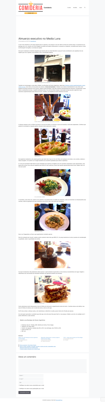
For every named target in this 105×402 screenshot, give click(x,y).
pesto (54, 346)
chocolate (33, 346)
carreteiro (29, 346)
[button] (85, 7)
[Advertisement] (52, 27)
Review (34, 345)
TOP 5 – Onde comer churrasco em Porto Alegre (73, 337)
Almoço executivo (23, 345)
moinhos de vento (44, 346)
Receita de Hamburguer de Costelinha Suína (29, 347)
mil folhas (38, 346)
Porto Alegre (30, 345)
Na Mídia (75, 7)
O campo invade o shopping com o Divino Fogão (30, 349)
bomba (24, 346)
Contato (69, 7)
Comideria (48, 8)
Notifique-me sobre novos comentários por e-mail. (32, 385)
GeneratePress (59, 400)
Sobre (80, 7)
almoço (21, 346)
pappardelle (50, 346)
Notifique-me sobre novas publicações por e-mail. (32, 388)
